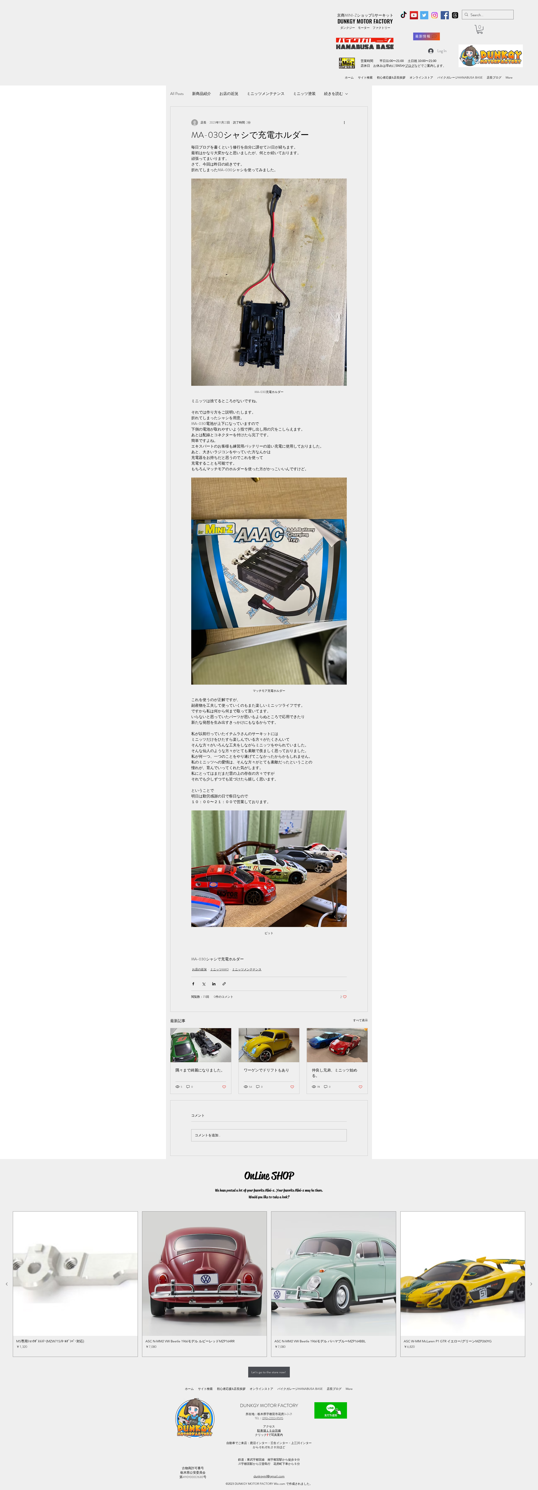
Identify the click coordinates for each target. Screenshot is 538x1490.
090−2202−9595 (272, 1418)
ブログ (409, 65)
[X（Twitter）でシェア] (204, 984)
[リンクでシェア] (224, 984)
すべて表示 (360, 1020)
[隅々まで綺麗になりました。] (200, 1045)
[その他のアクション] (344, 122)
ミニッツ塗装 (304, 93)
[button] (480, 29)
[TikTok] (404, 15)
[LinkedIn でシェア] (214, 984)
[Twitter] (424, 15)
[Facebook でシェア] (193, 984)
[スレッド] (455, 15)
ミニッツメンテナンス (266, 93)
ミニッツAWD (219, 969)
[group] (269, 1284)
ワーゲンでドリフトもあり (266, 1070)
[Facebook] (445, 15)
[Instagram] (434, 15)
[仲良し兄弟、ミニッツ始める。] (337, 1045)
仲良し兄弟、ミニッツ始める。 (334, 1072)
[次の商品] (531, 1284)
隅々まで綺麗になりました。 (200, 1070)
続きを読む (333, 93)
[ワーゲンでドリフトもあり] (269, 1045)
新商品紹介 (201, 93)
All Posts (177, 93)
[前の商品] (6, 1284)
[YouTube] (414, 15)
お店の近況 (228, 93)
